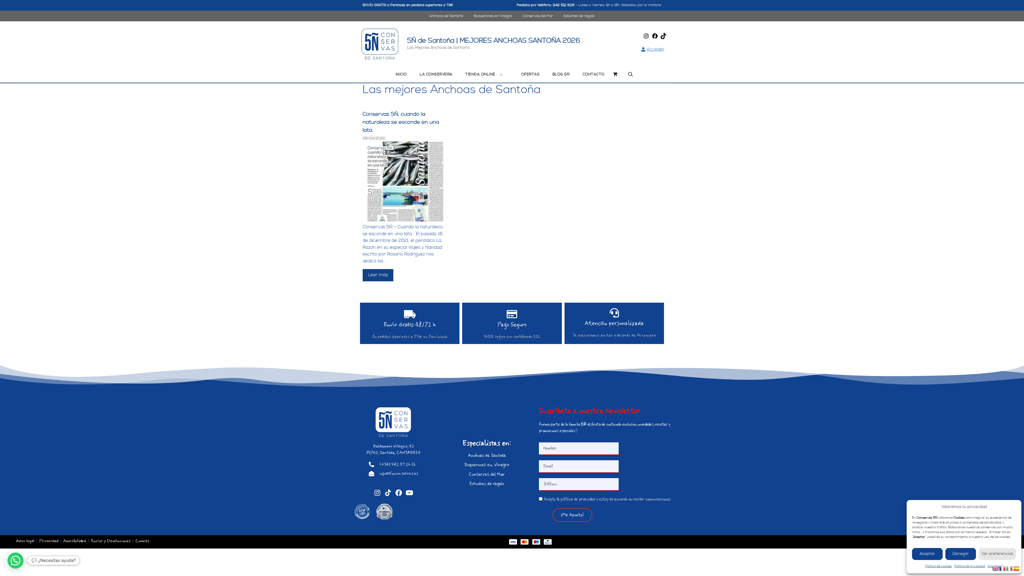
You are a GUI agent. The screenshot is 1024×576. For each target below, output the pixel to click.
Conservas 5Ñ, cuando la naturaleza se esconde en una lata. (401, 122)
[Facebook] (655, 38)
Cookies (142, 541)
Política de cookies (938, 566)
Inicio (401, 74)
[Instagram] (646, 38)
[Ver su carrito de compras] (615, 75)
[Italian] (1009, 568)
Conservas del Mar (538, 16)
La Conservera (436, 74)
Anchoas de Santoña (446, 16)
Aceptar (927, 553)
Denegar (961, 553)
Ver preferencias (997, 553)
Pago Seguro (512, 325)
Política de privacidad (969, 566)
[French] (1002, 568)
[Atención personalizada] (614, 312)
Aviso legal (25, 541)
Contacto (594, 74)
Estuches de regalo (579, 16)
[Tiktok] (388, 492)
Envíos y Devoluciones (111, 541)
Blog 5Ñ (561, 74)
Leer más (378, 275)
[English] (995, 568)
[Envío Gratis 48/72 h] (409, 314)
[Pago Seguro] (512, 314)
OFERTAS (530, 74)
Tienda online (480, 74)
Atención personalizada (614, 323)
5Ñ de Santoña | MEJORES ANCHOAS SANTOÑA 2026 (493, 41)
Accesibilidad (74, 541)
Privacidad (48, 541)
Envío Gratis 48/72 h (410, 325)
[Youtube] (409, 492)
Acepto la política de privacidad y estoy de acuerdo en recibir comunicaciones (607, 499)
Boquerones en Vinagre (493, 16)
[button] (15, 561)
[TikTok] (663, 38)
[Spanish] (1016, 568)
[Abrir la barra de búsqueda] (630, 75)
